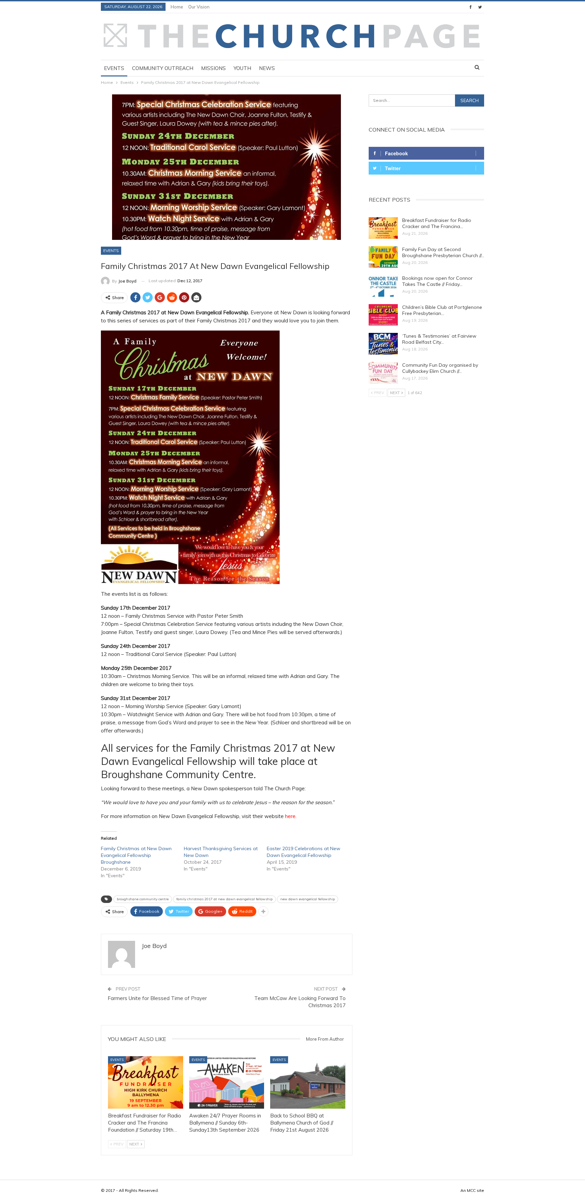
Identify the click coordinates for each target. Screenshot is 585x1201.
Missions (213, 68)
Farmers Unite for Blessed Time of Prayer (157, 998)
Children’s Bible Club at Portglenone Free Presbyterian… (442, 310)
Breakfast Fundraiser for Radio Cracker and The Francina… (436, 223)
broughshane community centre (143, 899)
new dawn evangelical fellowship (307, 899)
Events (114, 68)
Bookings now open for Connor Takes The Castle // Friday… (437, 281)
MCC (471, 1190)
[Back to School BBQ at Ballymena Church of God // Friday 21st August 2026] (307, 1082)
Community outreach (162, 68)
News (267, 68)
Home (177, 6)
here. (291, 816)
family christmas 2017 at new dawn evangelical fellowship (224, 899)
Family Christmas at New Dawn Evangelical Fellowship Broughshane (136, 855)
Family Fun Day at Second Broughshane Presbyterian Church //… (443, 252)
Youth (242, 68)
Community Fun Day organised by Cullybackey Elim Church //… (440, 368)
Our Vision (199, 6)
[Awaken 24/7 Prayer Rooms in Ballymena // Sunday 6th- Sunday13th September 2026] (226, 1082)
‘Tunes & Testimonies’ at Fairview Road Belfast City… (439, 339)
